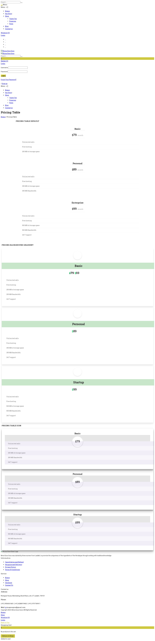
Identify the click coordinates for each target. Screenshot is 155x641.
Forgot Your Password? (8, 79)
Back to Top (5, 623)
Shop (3, 615)
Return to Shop (7, 636)
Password (4, 71)
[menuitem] (7, 11)
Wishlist (5, 33)
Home (3, 117)
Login (3, 35)
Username (4, 67)
